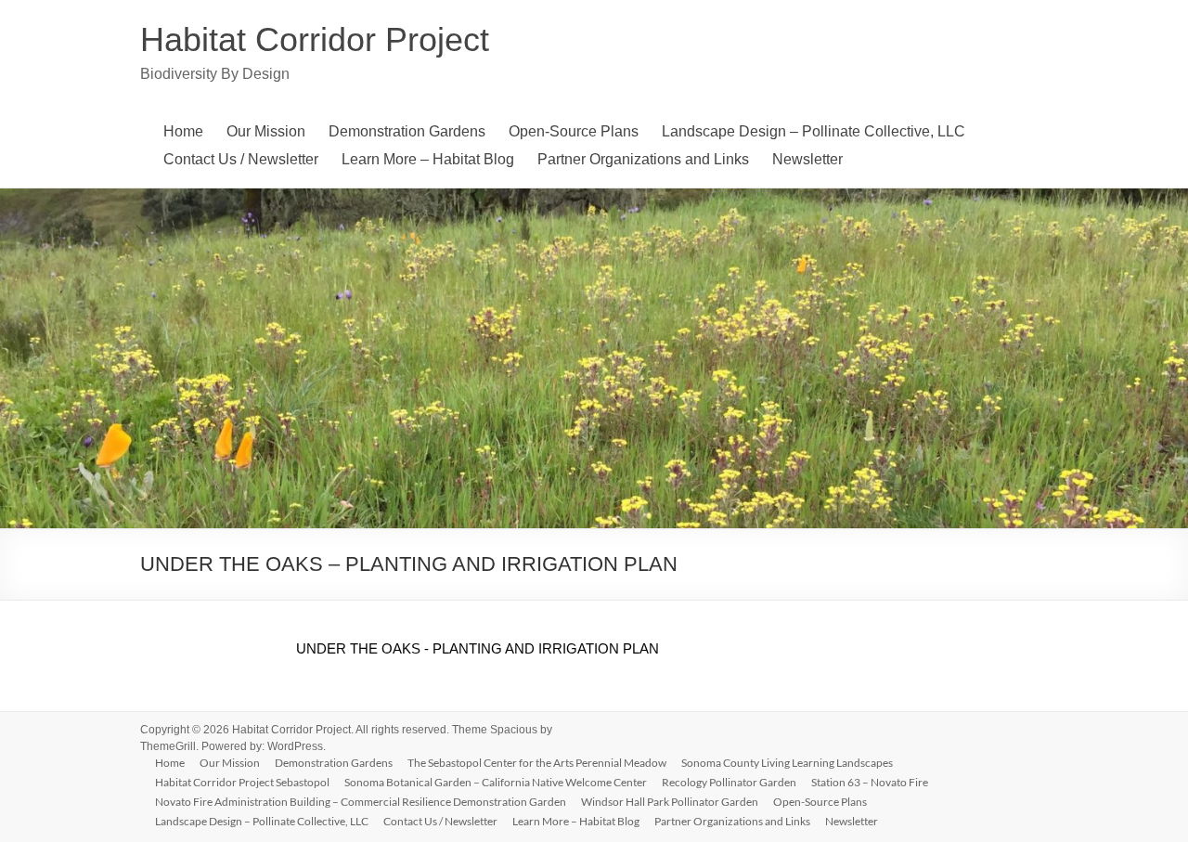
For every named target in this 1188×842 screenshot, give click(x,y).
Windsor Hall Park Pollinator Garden (669, 802)
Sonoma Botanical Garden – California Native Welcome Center (495, 782)
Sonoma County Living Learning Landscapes (787, 763)
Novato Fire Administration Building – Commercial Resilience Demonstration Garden (360, 802)
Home (183, 131)
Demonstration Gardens (407, 131)
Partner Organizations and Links (643, 159)
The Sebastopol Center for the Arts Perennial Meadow (536, 763)
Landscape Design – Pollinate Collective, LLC (813, 131)
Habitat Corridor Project (314, 39)
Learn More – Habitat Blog (428, 159)
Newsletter (807, 159)
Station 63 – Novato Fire (869, 782)
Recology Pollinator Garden (729, 782)
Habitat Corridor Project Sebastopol (242, 782)
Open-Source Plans (574, 131)
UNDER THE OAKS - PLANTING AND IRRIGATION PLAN (477, 648)
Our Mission (265, 131)
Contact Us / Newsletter (240, 159)
